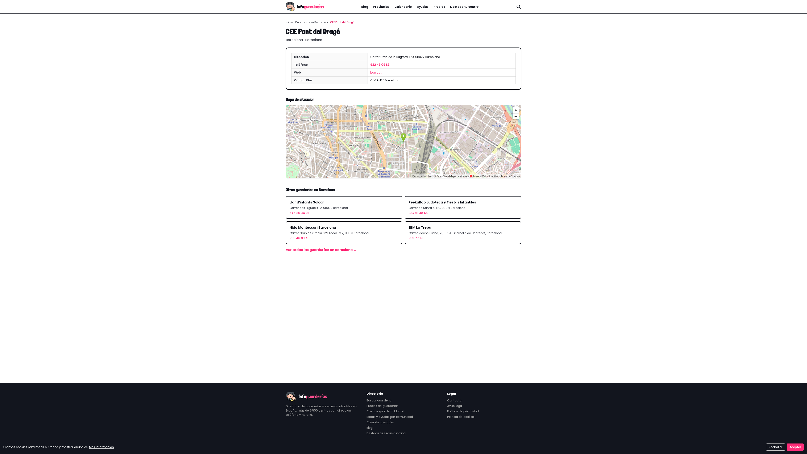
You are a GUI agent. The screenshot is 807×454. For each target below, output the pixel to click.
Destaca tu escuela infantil (386, 433)
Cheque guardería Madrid (385, 411)
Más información (101, 447)
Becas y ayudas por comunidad (390, 417)
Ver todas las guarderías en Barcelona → (321, 249)
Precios (439, 7)
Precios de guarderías (382, 406)
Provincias (381, 7)
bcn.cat (376, 72)
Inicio (289, 22)
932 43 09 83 (380, 65)
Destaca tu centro (464, 7)
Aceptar (795, 447)
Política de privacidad (463, 411)
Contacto (454, 400)
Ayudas (423, 7)
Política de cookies (461, 417)
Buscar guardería (379, 400)
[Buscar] (518, 6)
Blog (364, 7)
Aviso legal (455, 406)
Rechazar (775, 447)
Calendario (403, 7)
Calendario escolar (380, 422)
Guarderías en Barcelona (311, 22)
